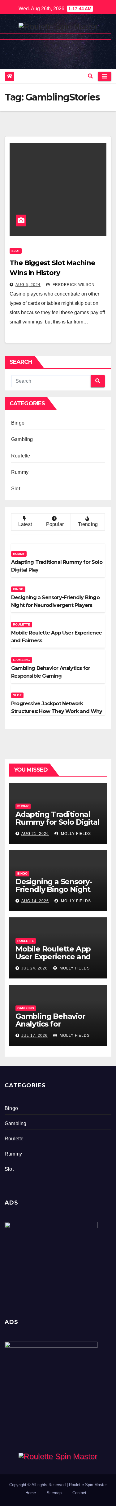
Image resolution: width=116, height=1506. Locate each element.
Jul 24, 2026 (34, 968)
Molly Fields (75, 833)
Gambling (22, 439)
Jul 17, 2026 (34, 1035)
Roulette (20, 455)
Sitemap (54, 1492)
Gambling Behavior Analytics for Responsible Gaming (53, 1024)
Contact (79, 1492)
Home (30, 1492)
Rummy (19, 472)
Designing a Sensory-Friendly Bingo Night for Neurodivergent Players (53, 893)
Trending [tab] (88, 524)
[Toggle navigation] (104, 76)
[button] (90, 76)
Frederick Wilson (73, 285)
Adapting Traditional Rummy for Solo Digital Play (57, 822)
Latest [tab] (25, 524)
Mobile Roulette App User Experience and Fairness (53, 956)
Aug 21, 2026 (35, 833)
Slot (15, 250)
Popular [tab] (55, 524)
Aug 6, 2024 (28, 285)
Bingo (17, 423)
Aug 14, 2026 (35, 901)
